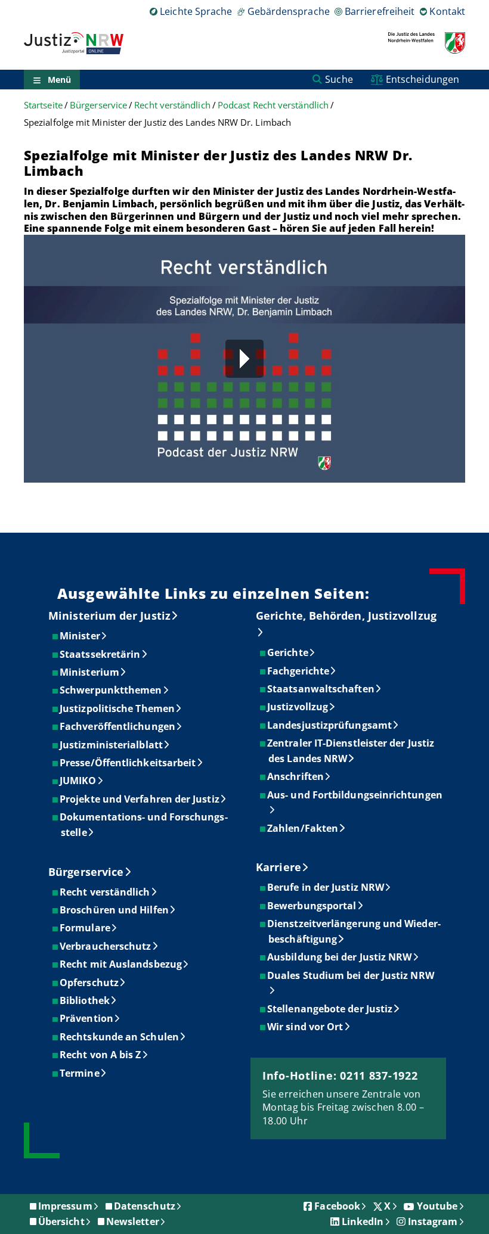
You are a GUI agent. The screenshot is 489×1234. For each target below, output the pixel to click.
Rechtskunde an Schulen (120, 1036)
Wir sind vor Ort (305, 1026)
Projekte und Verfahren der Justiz (140, 799)
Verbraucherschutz (106, 946)
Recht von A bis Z (101, 1054)
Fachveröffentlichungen (118, 726)
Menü (59, 79)
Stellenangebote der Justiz (330, 1008)
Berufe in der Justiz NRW (326, 887)
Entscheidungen (422, 79)
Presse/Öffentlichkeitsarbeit (128, 762)
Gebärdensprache (288, 11)
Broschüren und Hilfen (115, 909)
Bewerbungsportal (312, 905)
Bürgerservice (98, 105)
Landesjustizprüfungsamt (330, 725)
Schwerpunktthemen (111, 690)
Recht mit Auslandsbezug (121, 964)
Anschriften (296, 776)
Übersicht (61, 1221)
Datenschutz (144, 1206)
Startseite (43, 105)
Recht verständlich (172, 105)
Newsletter (132, 1221)
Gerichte (288, 652)
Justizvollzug (298, 706)
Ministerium (90, 672)
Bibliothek (85, 1000)
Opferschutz (90, 982)
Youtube (437, 1206)
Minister (80, 635)
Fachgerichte (298, 670)
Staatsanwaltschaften (321, 688)
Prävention (87, 1018)
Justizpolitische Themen (118, 708)
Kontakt (447, 11)
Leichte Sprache (196, 11)
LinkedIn (363, 1221)
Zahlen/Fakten (303, 828)
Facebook (337, 1206)
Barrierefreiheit (379, 11)
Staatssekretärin (100, 654)
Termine (80, 1073)
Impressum (65, 1206)
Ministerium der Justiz (109, 615)
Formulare (85, 927)
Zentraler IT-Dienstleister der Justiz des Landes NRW (351, 750)
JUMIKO (78, 780)
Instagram (433, 1221)
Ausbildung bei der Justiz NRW (339, 956)
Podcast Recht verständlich (273, 105)
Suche (338, 79)
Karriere (278, 867)
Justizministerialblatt (112, 744)
